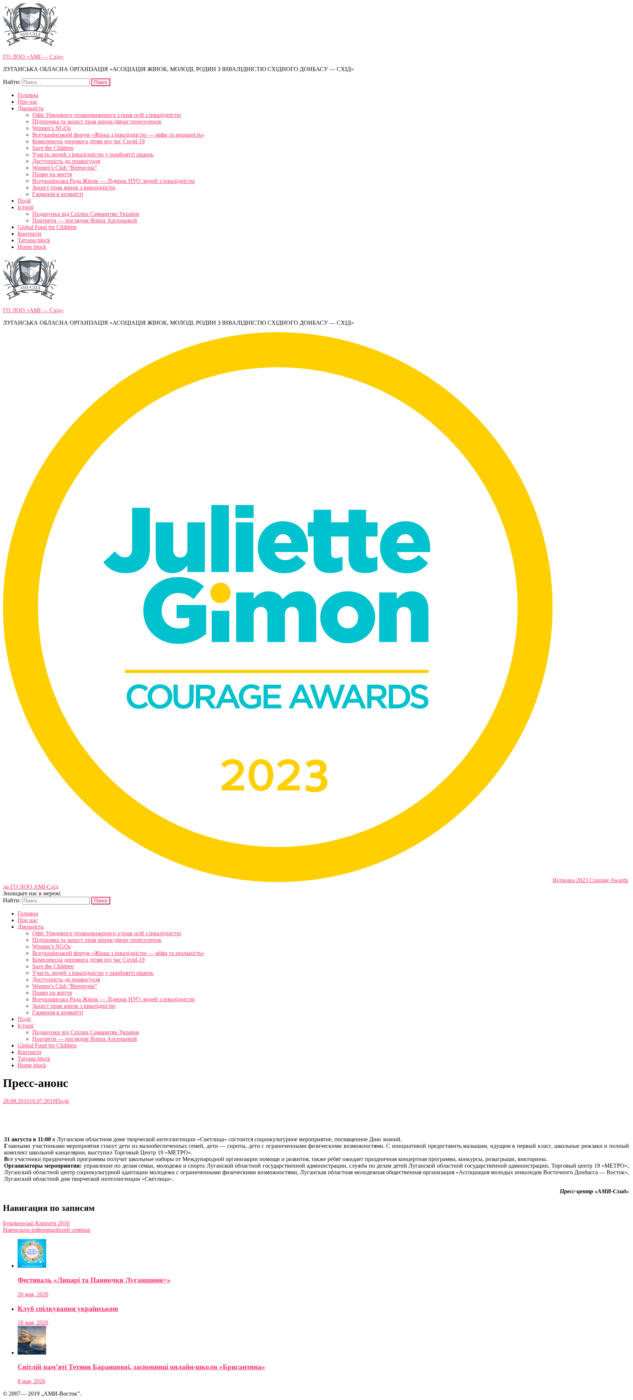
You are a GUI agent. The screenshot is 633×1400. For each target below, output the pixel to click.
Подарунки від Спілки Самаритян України (85, 214)
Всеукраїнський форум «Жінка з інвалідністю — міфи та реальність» (118, 135)
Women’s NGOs (51, 128)
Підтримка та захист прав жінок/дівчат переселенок (97, 121)
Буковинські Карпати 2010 (36, 1223)
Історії (25, 207)
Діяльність (31, 108)
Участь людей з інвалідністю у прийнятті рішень (92, 154)
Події (24, 201)
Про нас (28, 102)
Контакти (29, 234)
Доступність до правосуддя (66, 161)
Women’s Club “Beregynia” (64, 168)
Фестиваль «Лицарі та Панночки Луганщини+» (94, 1280)
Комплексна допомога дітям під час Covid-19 (88, 141)
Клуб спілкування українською (68, 1308)
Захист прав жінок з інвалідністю (73, 187)
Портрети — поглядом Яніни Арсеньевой (84, 220)
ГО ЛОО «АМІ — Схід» (33, 57)
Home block (32, 247)
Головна (28, 95)
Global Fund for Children (47, 227)
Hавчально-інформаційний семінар (46, 1230)
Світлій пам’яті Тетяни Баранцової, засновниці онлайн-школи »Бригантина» (141, 1367)
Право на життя (52, 174)
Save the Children (53, 148)
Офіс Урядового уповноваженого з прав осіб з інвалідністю (106, 115)
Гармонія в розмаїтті (57, 194)
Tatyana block (34, 240)
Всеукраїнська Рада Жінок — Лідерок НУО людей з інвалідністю (113, 181)
